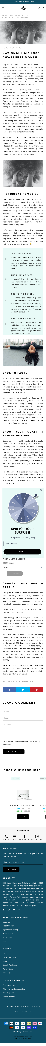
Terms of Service (28, 1032)
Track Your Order (9, 957)
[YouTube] (14, 909)
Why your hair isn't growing (14, 989)
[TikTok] (19, 909)
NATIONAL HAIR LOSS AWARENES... (16, 18)
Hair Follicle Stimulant (23, 805)
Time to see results (10, 985)
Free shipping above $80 (23, 2)
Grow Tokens (8, 933)
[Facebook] (3, 909)
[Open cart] (43, 8)
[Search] (39, 8)
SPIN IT (22, 552)
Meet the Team (9, 926)
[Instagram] (9, 909)
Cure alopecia (8, 993)
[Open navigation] (3, 8)
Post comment (14, 752)
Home (4, 15)
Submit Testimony (10, 965)
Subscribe (11, 869)
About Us (6, 922)
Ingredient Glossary (10, 930)
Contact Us (7, 953)
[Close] (41, 490)
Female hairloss (9, 997)
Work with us (8, 969)
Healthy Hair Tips (17, 15)
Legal (5, 941)
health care (8, 626)
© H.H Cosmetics (23, 1011)
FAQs (5, 961)
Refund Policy (17, 1032)
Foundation (7, 937)
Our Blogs (6, 973)
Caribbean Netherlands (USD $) (22, 1006)
